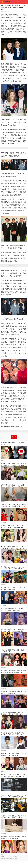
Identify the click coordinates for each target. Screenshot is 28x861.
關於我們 (3, 858)
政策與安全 (7, 858)
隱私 (14, 858)
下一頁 (14, 437)
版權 (16, 858)
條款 (11, 858)
